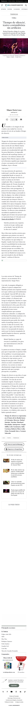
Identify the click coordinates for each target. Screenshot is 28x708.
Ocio (4, 437)
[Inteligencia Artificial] (8, 669)
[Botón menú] (2, 5)
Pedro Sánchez (5, 644)
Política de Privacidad (14, 696)
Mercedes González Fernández (10, 651)
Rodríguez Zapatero (7, 641)
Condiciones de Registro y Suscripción (14, 700)
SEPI (3, 636)
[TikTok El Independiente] (25, 692)
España (9, 9)
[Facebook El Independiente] (7, 691)
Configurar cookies (19, 702)
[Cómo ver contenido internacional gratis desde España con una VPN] (6, 483)
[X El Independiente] (3, 691)
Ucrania (26, 1)
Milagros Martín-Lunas (14, 110)
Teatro (9, 437)
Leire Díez (4, 648)
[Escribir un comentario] (21, 119)
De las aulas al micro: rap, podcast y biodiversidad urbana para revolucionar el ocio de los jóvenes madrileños (17, 473)
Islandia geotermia (20, 1)
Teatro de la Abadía (8, 219)
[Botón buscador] (26, 5)
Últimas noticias (11, 1)
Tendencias (16, 437)
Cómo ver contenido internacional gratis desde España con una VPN (18, 483)
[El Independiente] (14, 5)
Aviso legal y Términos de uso (14, 698)
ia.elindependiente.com (8, 672)
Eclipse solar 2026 (6, 634)
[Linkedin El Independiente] (20, 691)
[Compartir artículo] (7, 119)
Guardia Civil (5, 646)
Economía (17, 9)
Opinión (3, 9)
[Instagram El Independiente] (16, 691)
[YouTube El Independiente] (11, 691)
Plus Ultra (4, 639)
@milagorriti (14, 112)
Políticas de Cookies (9, 702)
